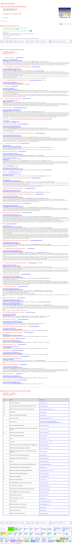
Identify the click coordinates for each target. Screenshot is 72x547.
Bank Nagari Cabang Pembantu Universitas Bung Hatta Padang (13, 154)
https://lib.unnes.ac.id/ (23, 364)
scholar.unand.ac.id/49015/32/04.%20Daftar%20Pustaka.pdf (12, 158)
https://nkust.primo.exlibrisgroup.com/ (36, 80)
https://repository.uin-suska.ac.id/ (34, 326)
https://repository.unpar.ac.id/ (26, 274)
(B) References (13, 538)
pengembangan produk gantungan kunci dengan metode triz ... (12, 226)
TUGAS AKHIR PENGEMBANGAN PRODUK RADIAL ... (12, 180)
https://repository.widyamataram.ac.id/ (17, 350)
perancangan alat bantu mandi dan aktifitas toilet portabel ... (12, 382)
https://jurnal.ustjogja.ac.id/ (22, 379)
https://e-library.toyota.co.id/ (20, 338)
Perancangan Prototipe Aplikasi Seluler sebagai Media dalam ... (13, 289)
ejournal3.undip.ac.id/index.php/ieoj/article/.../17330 (11, 214)
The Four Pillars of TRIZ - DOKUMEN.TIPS (10, 89)
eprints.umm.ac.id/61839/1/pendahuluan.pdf (9, 264)
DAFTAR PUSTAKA (6, 159)
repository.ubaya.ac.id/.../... (7, 145)
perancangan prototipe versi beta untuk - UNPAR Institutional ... (13, 277)
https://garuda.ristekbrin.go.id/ (23, 286)
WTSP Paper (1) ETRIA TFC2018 (43, 533)
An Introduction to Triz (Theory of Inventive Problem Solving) (12, 60)
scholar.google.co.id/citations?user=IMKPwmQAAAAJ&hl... (12, 173)
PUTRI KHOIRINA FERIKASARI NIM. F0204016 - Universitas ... (13, 206)
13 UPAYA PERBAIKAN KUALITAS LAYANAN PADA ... (12, 243)
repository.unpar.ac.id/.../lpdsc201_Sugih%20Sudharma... (11, 276)
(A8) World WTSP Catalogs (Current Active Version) (67, 528)
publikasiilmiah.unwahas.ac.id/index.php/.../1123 (10, 242)
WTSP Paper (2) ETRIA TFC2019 (49, 533)
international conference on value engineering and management (13, 322)
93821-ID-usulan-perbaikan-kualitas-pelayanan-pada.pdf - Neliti (13, 303)
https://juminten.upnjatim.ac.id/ (30, 188)
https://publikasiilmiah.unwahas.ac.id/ (36, 240)
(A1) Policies (21, 528)
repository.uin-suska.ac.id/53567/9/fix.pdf (9, 328)
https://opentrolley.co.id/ (19, 57)
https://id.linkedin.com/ (10, 165)
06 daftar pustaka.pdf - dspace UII (8, 101)
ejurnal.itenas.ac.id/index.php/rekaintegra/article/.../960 (11, 68)
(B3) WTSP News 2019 (20, 533)
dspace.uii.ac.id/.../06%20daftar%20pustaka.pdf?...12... (11, 100)
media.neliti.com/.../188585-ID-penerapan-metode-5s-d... (11, 299)
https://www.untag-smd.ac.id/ (28, 332)
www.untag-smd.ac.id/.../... (7, 334)
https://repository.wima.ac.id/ (30, 312)
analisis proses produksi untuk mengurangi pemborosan (11, 265)
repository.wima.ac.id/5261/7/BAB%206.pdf (9, 314)
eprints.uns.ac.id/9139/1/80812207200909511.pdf (10, 205)
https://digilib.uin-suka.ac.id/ (36, 177)
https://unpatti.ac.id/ (19, 373)
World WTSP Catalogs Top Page (4, 533)
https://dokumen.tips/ (14, 86)
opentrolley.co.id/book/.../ (10, 59)
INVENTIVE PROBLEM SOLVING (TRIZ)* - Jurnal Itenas (12, 69)
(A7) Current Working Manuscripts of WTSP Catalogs (58, 528)
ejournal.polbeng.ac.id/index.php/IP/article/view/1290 (11, 125)
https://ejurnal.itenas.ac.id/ (36, 66)
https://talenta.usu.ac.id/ (22, 344)
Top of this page (3, 41)
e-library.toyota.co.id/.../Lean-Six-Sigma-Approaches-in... (11, 340)
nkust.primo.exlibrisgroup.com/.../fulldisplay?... (10, 82)
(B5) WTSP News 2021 (31, 533)
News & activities (27, 538)
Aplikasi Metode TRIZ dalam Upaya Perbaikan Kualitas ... (12, 146)
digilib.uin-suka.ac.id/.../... (7, 179)
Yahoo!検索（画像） (6, 120)
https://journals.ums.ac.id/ (40, 194)
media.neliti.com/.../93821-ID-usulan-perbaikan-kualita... (11, 302)
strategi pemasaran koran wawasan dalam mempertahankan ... (13, 367)
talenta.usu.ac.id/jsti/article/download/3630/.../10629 (11, 346)
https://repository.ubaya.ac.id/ (24, 143)
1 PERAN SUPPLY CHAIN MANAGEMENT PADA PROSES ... (12, 353)
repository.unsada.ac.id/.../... (7, 225)
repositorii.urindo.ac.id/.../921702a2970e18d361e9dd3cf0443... (12, 358)
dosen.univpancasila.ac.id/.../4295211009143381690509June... (12, 321)
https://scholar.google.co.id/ (13, 171)
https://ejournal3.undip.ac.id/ (27, 212)
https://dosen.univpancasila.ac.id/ (23, 319)
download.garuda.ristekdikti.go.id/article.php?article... (11, 288)
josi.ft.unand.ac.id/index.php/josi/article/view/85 (10, 153)
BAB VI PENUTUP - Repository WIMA (9, 315)
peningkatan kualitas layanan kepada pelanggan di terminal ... (12, 197)
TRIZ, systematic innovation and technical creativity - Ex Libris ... (13, 83)
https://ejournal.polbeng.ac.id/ (23, 123)
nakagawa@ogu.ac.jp (18, 543)
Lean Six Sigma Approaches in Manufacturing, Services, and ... (12, 341)
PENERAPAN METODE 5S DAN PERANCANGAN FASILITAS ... (13, 300)
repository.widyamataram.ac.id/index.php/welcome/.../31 (11, 352)
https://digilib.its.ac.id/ (31, 248)
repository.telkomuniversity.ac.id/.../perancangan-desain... (11, 109)
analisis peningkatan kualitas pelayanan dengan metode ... (12, 191)
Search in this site (62, 538)
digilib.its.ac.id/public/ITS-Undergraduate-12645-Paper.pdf (12, 250)
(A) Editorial (7, 538)
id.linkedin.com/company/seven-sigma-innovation (10, 167)
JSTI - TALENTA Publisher (7, 347)
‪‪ (8, 174)
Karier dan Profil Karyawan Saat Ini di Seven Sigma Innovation (13, 168)
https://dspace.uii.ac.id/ (26, 98)
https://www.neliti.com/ (21, 297)
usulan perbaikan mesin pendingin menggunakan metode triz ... (13, 215)
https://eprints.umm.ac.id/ (32, 262)
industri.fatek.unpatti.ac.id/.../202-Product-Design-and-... (11, 375)
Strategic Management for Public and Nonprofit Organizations (13, 335)
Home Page (2, 540)
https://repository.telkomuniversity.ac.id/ (20, 107)
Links (19, 538)
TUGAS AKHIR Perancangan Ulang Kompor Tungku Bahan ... (13, 329)
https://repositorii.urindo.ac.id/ (25, 356)
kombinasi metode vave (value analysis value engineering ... (12, 126)
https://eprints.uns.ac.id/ (27, 203)
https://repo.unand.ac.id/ (22, 151)
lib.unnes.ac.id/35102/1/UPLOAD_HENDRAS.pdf (10, 366)
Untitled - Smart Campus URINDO (8, 359)
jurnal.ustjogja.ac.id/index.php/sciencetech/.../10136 (11, 381)
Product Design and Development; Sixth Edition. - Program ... (12, 376)
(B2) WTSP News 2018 (15, 533)
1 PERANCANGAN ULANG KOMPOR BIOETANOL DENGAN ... (13, 251)
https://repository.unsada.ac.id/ (11, 223)
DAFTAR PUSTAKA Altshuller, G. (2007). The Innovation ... (12, 110)
